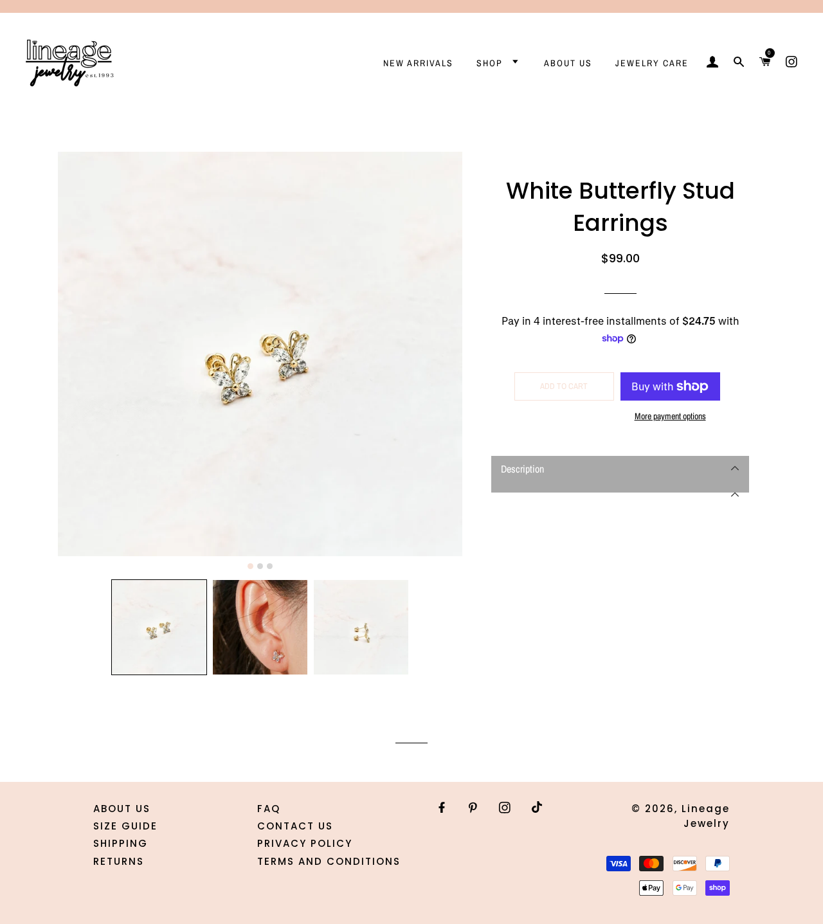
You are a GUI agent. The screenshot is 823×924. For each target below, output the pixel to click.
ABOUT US (568, 63)
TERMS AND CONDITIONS (329, 861)
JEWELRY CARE (652, 63)
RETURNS (118, 861)
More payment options (670, 416)
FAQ (268, 808)
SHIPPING (120, 843)
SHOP (491, 63)
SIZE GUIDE (125, 826)
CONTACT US (295, 826)
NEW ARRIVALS (418, 63)
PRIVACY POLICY (304, 843)
